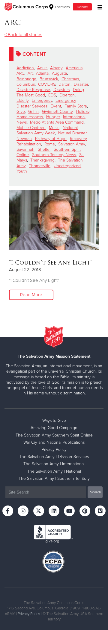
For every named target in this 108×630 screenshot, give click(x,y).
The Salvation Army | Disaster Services (54, 456)
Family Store (75, 106)
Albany (56, 67)
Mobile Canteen (31, 127)
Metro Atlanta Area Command (57, 122)
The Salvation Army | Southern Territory (54, 478)
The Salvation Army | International (54, 463)
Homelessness (29, 116)
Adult (42, 67)
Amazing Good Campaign (54, 427)
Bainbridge (26, 79)
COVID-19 (46, 84)
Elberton (67, 95)
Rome (49, 144)
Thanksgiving (42, 160)
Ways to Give (54, 420)
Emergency (42, 100)
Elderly (22, 100)
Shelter (44, 149)
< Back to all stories (23, 34)
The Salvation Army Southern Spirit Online (54, 435)
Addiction (25, 67)
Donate (82, 7)
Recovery (78, 138)
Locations (62, 7)
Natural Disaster (72, 133)
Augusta (59, 73)
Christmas (70, 79)
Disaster (81, 84)
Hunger (53, 116)
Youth (21, 171)
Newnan (24, 138)
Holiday (82, 111)
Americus (74, 67)
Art (30, 73)
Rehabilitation (28, 144)
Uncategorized (67, 165)
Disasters (61, 89)
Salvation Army (71, 144)
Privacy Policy (54, 449)
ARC (20, 73)
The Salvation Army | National (54, 471)
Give (20, 111)
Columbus (25, 84)
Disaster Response (33, 89)
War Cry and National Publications (54, 442)
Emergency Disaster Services (46, 103)
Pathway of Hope (51, 138)
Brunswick (49, 79)
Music (54, 127)
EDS (52, 95)
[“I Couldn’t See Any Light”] (54, 220)
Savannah (25, 149)
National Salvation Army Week (47, 130)
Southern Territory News (54, 154)
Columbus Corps (30, 7)
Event (56, 106)
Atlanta (42, 73)
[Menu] (98, 6)
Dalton (64, 84)
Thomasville (39, 165)
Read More (31, 294)
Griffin (33, 111)
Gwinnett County (57, 111)
